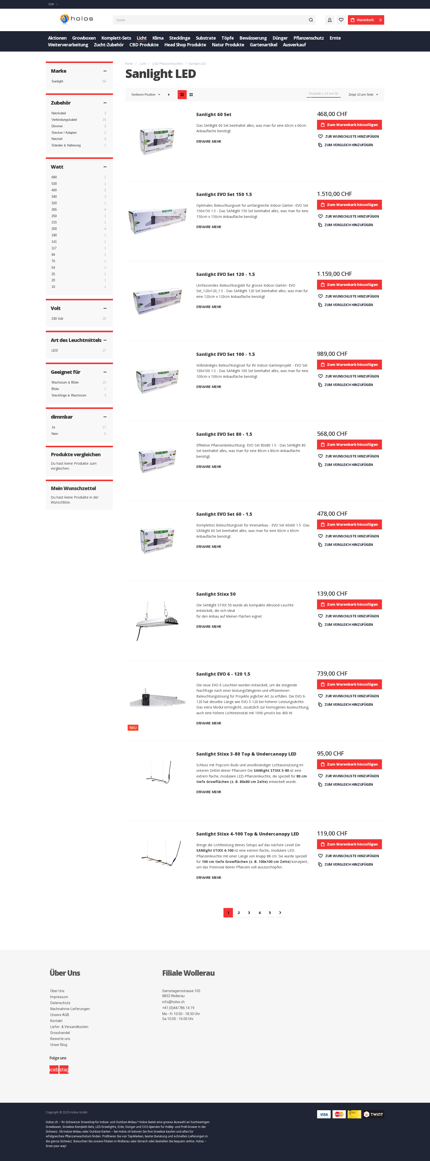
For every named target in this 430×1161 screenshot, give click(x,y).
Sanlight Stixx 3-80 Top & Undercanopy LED (246, 754)
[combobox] (214, 20)
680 (54, 177)
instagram (63, 1070)
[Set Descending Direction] (168, 94)
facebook (54, 1070)
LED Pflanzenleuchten (168, 63)
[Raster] (191, 94)
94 (53, 255)
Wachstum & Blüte (65, 382)
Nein (55, 434)
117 (54, 248)
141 (54, 242)
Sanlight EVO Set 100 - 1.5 (225, 354)
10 (53, 287)
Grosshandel (60, 1033)
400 (54, 190)
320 (54, 203)
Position (150, 94)
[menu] (215, 41)
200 (54, 229)
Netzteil (57, 139)
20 (53, 280)
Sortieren (137, 94)
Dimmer (57, 126)
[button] (53, 4)
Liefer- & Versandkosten (69, 1027)
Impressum (59, 997)
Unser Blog (58, 1045)
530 (54, 184)
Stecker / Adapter (64, 132)
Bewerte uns (60, 1039)
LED (55, 350)
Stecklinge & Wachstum (69, 395)
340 (54, 196)
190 (54, 235)
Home (129, 63)
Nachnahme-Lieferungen (70, 1009)
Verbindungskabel (64, 120)
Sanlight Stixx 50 (216, 594)
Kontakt (56, 1021)
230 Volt (57, 319)
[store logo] (75, 20)
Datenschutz (60, 1003)
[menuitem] (57, 38)
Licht (143, 63)
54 (53, 267)
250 (54, 216)
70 (53, 261)
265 (54, 209)
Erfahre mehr (208, 141)
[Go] (311, 20)
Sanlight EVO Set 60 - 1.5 (224, 514)
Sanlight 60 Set (213, 114)
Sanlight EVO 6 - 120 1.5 (223, 674)
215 (54, 222)
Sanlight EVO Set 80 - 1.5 (224, 434)
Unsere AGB (59, 1015)
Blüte (55, 389)
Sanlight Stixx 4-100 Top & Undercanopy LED (247, 834)
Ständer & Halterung (66, 145)
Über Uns (57, 991)
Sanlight (57, 81)
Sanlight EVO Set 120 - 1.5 (225, 274)
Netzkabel (59, 113)
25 (53, 274)
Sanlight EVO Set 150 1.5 (224, 194)
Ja (53, 427)
